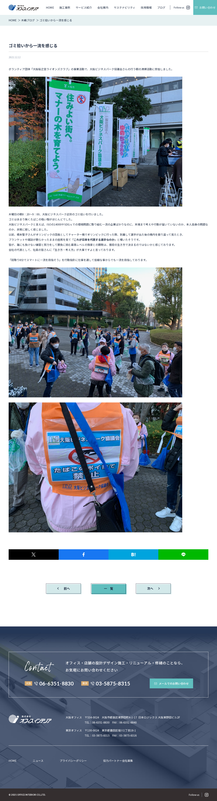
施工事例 (64, 7)
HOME (50, 7)
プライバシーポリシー (73, 761)
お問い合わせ (207, 7)
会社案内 (102, 7)
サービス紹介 (84, 7)
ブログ (161, 7)
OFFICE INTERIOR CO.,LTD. (31, 794)
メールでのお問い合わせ (174, 683)
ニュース (38, 761)
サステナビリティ (124, 7)
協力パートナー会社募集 (118, 761)
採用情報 (146, 7)
